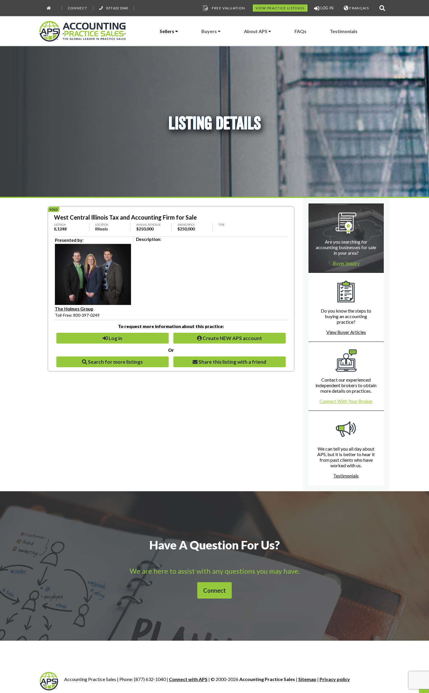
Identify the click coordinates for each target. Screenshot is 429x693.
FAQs (300, 31)
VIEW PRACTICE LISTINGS (280, 8)
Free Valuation (228, 8)
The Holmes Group (74, 308)
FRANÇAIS (358, 8)
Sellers (167, 31)
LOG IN (326, 8)
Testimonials (344, 31)
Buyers (209, 31)
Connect (77, 8)
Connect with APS (188, 679)
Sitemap (307, 679)
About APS (256, 31)
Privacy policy (335, 679)
